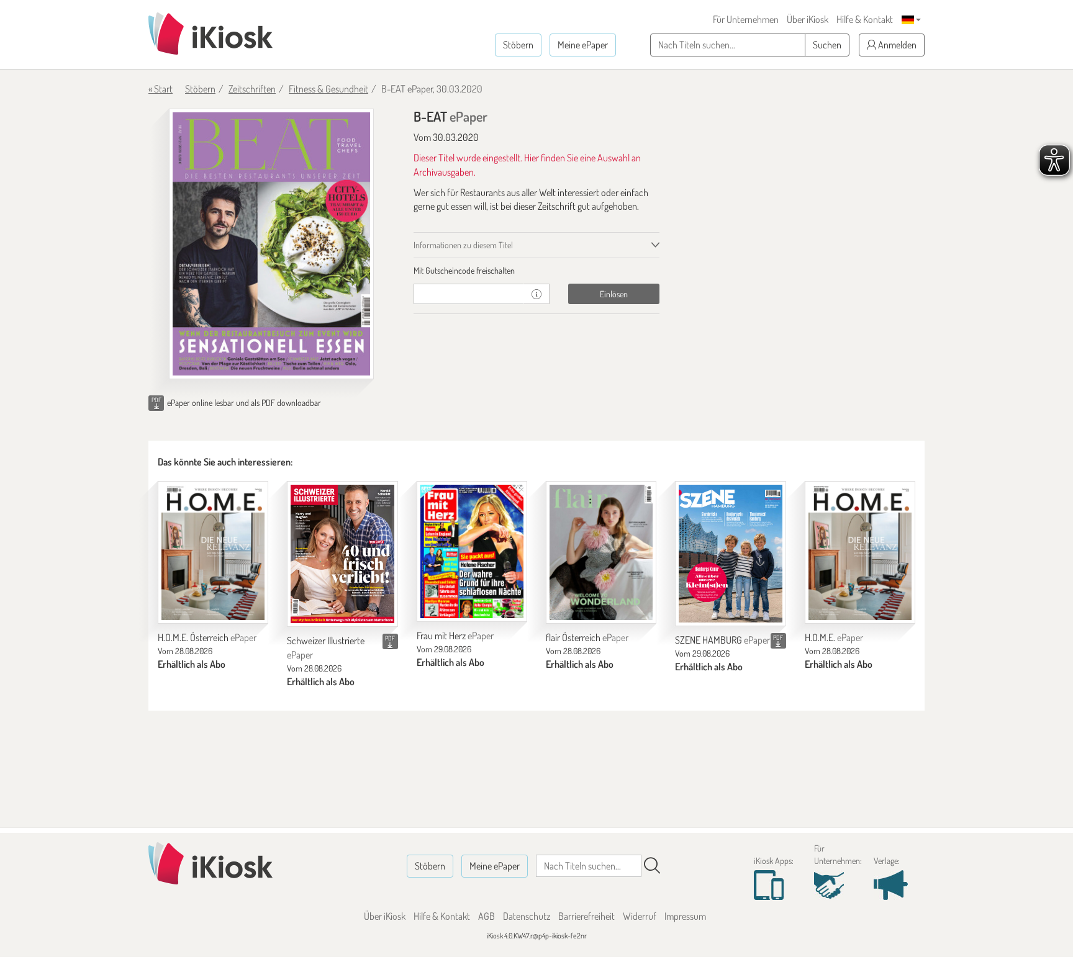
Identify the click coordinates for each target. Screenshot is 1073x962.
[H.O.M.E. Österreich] (213, 552)
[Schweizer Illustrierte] (342, 554)
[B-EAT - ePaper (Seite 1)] (271, 244)
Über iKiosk (807, 19)
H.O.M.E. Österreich (207, 637)
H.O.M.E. (834, 637)
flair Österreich (587, 637)
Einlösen (614, 294)
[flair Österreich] (601, 552)
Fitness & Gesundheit (328, 89)
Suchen (827, 44)
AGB (486, 916)
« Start (160, 89)
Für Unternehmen (746, 19)
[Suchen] (652, 866)
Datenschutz (526, 916)
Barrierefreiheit (586, 916)
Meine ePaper (583, 44)
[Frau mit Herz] (472, 551)
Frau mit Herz (455, 635)
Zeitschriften (252, 89)
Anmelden (896, 44)
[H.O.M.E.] (860, 552)
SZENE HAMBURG (722, 640)
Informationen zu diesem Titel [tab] (463, 245)
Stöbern (518, 44)
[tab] (537, 270)
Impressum (685, 916)
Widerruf (639, 916)
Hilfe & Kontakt (864, 19)
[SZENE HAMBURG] (730, 553)
